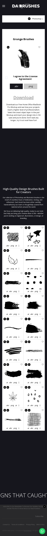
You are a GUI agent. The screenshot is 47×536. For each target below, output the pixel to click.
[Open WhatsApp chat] (42, 531)
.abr (16, 86)
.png (30, 86)
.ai (16, 245)
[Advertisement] (23, 157)
